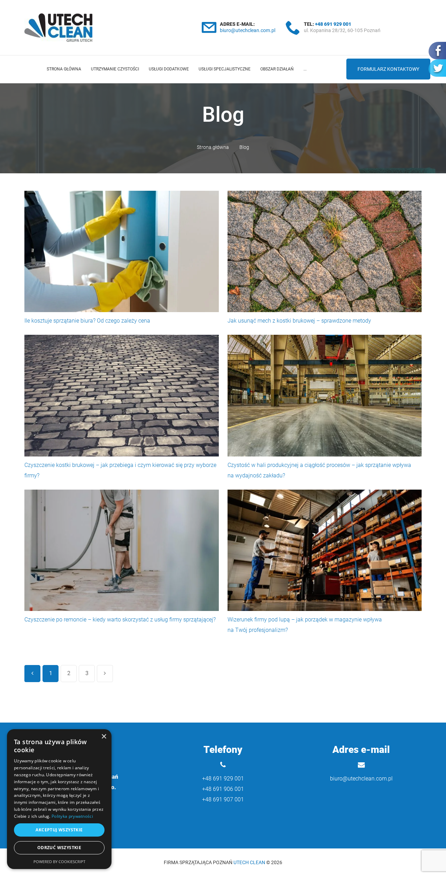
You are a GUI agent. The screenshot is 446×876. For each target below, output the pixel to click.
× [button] (103, 736)
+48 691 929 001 (333, 24)
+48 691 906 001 (223, 789)
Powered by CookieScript (59, 861)
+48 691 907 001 (223, 799)
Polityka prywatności (72, 816)
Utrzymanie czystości (115, 69)
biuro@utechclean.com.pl (247, 30)
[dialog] (59, 799)
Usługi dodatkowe (169, 69)
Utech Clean (249, 862)
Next (105, 673)
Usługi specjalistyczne (225, 69)
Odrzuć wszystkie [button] (59, 848)
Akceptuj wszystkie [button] (59, 830)
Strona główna (64, 69)
